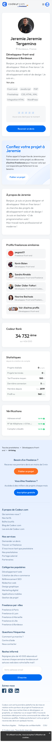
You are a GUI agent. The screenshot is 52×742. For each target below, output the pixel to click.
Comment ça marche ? (12, 636)
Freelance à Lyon (10, 613)
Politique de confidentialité (30, 725)
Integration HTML (15, 99)
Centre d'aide (8, 640)
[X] (10, 691)
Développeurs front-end (29, 311)
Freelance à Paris (10, 609)
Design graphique (10, 586)
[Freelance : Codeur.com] (15, 4)
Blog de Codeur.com (11, 525)
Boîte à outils (8, 521)
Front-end (12, 89)
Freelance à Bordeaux (12, 624)
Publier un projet (17, 177)
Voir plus (10, 82)
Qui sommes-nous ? (11, 514)
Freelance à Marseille (12, 617)
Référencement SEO (12, 579)
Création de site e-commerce (16, 575)
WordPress (32, 99)
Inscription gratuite (26, 492)
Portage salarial (9, 556)
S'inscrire (22, 677)
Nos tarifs (6, 518)
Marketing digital (10, 590)
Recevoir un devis (26, 128)
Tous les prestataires (10, 447)
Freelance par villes (12, 605)
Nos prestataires (10, 552)
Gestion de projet (10, 597)
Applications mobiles (12, 594)
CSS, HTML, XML (29, 94)
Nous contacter (9, 644)
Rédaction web (9, 582)
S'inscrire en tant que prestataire (17, 548)
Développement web (12, 571)
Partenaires (7, 559)
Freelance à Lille (10, 620)
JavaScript (25, 89)
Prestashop (12, 94)
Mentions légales (9, 725)
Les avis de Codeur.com (13, 529)
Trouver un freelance (12, 544)
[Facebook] (4, 691)
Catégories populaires (13, 567)
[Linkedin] (17, 691)
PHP (36, 89)
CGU (45, 725)
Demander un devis (11, 541)
